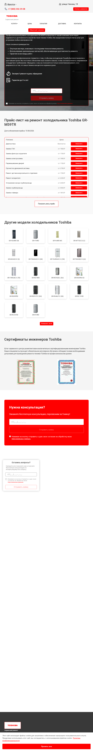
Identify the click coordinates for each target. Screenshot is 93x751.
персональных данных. (65, 103)
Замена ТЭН (10, 149)
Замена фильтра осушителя (16, 153)
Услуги (14, 24)
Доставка (62, 24)
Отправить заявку (46, 98)
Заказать (79, 144)
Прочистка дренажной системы (18, 168)
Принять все (46, 746)
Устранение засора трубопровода (19, 183)
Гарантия (43, 24)
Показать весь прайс (46, 204)
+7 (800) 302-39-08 (16, 9)
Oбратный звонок (37, 30)
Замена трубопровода (14, 188)
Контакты (78, 24)
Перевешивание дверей (15, 163)
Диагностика (11, 144)
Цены (30, 24)
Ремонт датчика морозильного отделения (21, 173)
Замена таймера (12, 193)
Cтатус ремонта (81, 9)
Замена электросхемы (14, 158)
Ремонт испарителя (13, 178)
